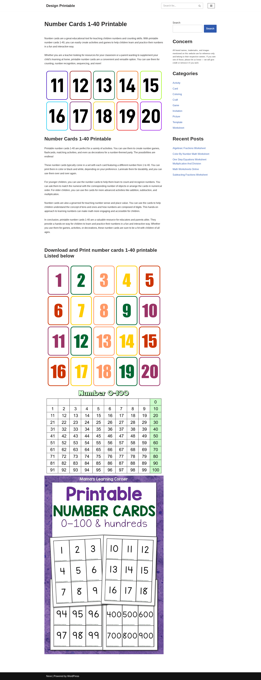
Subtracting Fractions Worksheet (190, 174)
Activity (176, 83)
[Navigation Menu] (211, 5)
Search (176, 22)
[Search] (199, 6)
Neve (49, 676)
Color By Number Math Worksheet (191, 154)
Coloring (177, 94)
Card (175, 88)
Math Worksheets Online (186, 169)
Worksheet (178, 128)
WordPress (73, 676)
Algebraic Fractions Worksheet (189, 148)
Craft (175, 100)
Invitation (177, 111)
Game (176, 105)
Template (177, 122)
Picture (176, 116)
